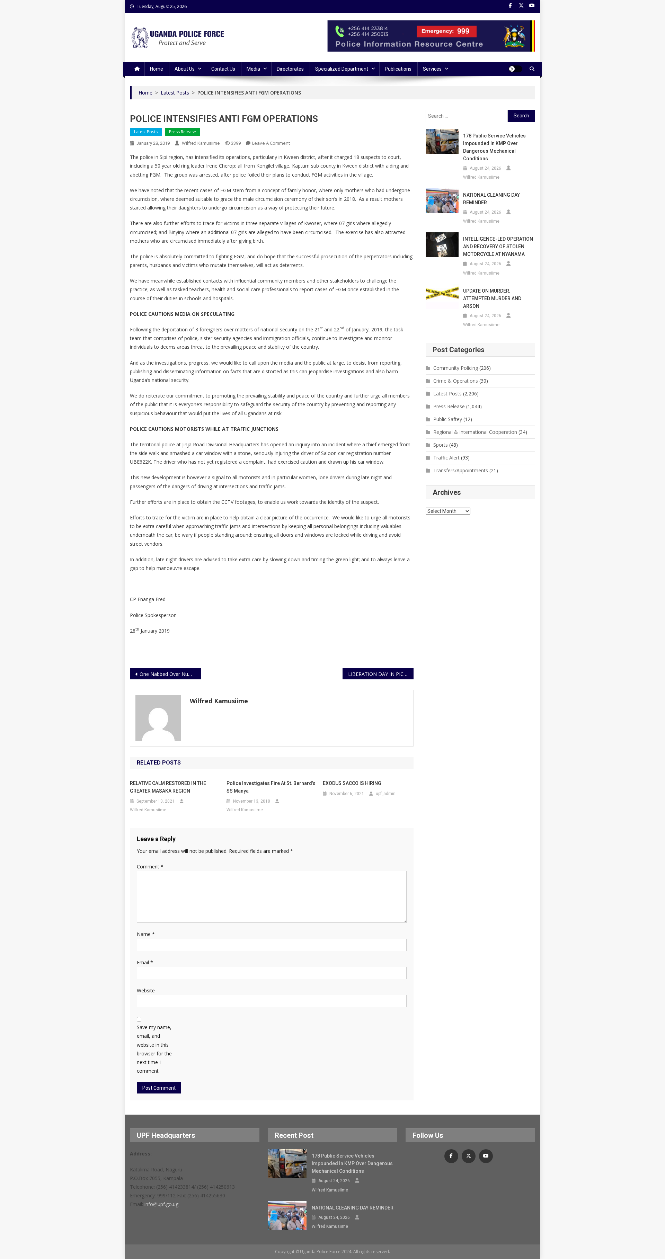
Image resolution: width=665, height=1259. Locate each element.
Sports (440, 444)
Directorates (290, 69)
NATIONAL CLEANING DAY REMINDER (491, 198)
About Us (185, 69)
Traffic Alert (446, 457)
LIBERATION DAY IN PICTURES (381, 674)
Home (156, 69)
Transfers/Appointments (460, 470)
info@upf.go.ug (161, 1204)
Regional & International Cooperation (475, 432)
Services (432, 69)
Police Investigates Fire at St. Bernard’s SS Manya (271, 787)
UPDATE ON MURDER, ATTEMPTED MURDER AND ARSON (492, 298)
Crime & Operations (455, 380)
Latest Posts (146, 132)
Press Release (182, 132)
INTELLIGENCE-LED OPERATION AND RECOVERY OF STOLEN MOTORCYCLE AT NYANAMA (498, 246)
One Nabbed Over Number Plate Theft (170, 674)
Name (146, 934)
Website (146, 990)
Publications (398, 69)
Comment (150, 866)
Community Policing (455, 368)
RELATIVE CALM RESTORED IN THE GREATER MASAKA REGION (168, 787)
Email (145, 962)
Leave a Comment (271, 143)
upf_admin (386, 793)
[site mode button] (515, 68)
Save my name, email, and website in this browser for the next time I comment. (154, 1049)
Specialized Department (341, 69)
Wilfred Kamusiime (201, 143)
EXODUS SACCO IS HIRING (352, 783)
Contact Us (223, 69)
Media (253, 69)
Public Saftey (447, 419)
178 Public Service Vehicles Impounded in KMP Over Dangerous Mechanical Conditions (494, 147)
